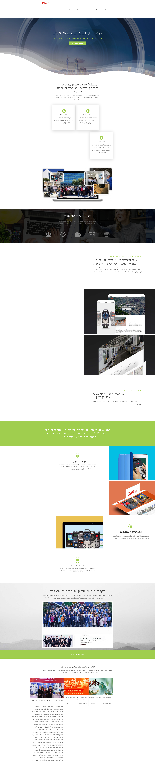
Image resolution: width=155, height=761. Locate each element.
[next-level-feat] (77, 601)
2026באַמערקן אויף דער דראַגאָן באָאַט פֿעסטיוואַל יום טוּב (97, 697)
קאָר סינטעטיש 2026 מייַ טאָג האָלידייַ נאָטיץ (76, 697)
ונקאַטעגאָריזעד (75, 699)
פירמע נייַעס (104, 699)
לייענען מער (93, 703)
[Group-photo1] (77, 167)
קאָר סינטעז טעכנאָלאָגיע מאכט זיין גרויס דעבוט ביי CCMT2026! (47, 700)
